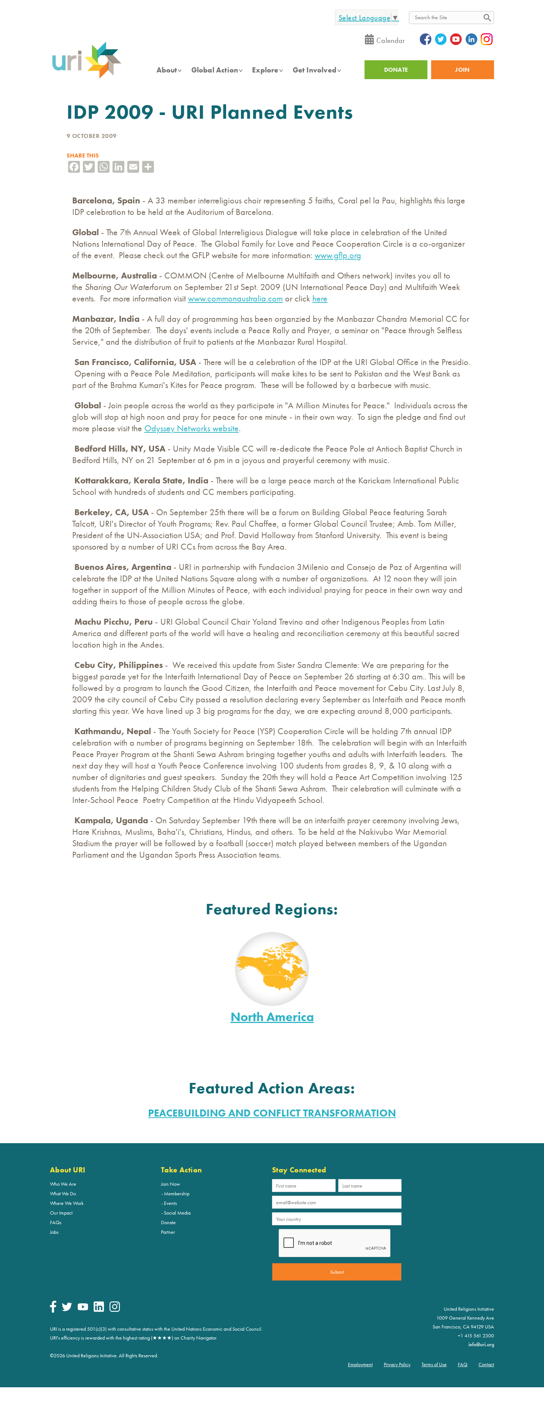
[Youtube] (83, 1308)
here (320, 298)
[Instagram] (115, 1310)
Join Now (170, 1184)
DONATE (396, 70)
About (167, 70)
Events (170, 1203)
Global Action (214, 70)
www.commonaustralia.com (235, 298)
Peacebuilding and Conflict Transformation (272, 1113)
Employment (360, 1364)
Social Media (177, 1212)
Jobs (54, 1232)
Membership (176, 1193)
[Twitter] (67, 1309)
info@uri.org (481, 1344)
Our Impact (61, 1212)
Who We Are (63, 1184)
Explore (265, 70)
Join (462, 70)
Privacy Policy (397, 1364)
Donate (168, 1222)
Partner (168, 1232)
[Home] (86, 78)
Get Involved (314, 70)
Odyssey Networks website (191, 428)
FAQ (462, 1364)
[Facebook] (53, 1310)
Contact (486, 1364)
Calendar (390, 40)
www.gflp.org (338, 255)
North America (272, 1017)
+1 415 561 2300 (476, 1335)
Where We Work (67, 1203)
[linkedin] (99, 1310)
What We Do (63, 1193)
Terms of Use (434, 1364)
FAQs (55, 1222)
